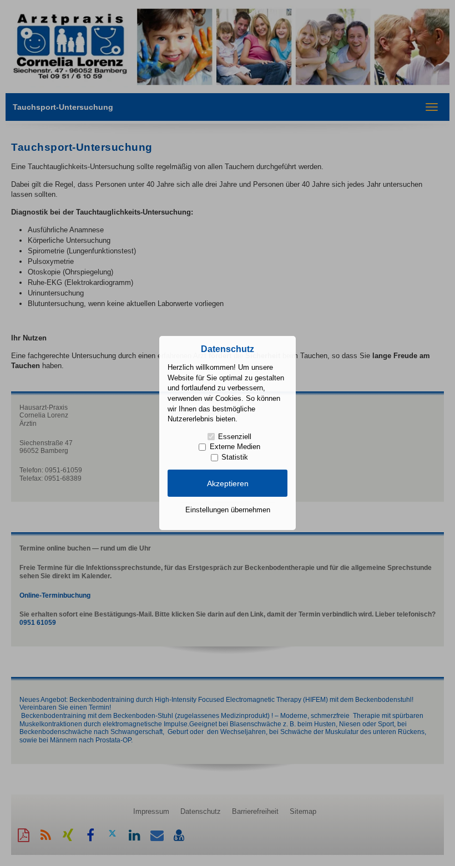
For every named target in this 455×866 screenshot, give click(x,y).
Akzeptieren (228, 483)
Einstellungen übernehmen (227, 510)
